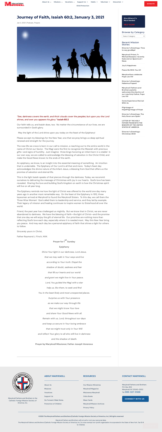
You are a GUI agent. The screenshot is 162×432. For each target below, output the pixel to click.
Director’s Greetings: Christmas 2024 (131, 133)
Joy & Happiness (129, 65)
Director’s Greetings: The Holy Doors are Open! (133, 115)
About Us (45, 2)
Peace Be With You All (131, 70)
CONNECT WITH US (134, 399)
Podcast (30, 23)
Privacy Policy (88, 407)
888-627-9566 (132, 392)
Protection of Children (53, 404)
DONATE (151, 4)
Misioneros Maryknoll (91, 392)
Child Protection (82, 6)
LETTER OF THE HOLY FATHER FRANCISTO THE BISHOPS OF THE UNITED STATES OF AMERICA (132, 124)
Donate (150, 426)
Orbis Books (88, 396)
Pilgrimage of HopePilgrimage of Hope (132, 108)
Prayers (37, 23)
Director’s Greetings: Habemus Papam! (131, 82)
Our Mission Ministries (92, 385)
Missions (57, 2)
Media (93, 2)
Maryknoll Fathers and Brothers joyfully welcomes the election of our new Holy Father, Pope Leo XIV (133, 92)
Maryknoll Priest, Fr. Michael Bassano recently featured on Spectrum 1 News (133, 57)
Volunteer (104, 2)
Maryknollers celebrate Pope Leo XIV (132, 75)
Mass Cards (87, 400)
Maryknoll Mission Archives (93, 404)
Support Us (81, 2)
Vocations (69, 2)
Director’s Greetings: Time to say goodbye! (133, 49)
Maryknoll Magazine (91, 389)
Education (117, 2)
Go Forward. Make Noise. (54, 400)
